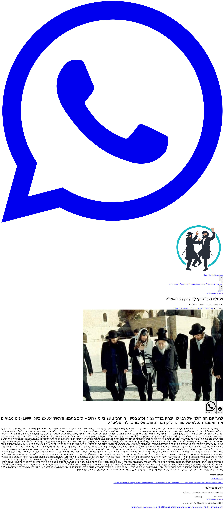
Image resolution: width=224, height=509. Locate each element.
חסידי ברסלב (187, 308)
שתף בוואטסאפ (211, 412)
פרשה (184, 284)
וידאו (194, 284)
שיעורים (189, 284)
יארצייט (180, 308)
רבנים (176, 284)
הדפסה (219, 412)
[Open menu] (222, 282)
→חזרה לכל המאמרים (215, 293)
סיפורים (202, 284)
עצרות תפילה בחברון (182, 507)
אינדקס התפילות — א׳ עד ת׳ (212, 507)
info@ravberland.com (143, 507)
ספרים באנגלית (170, 507)
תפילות (207, 284)
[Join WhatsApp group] (112, 222)
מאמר (175, 308)
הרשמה (198, 497)
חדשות (212, 284)
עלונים (180, 284)
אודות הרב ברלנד (196, 507)
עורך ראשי (209, 308)
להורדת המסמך (217, 479)
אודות (171, 284)
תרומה (220, 291)
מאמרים (217, 284)
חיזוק (197, 284)
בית (221, 284)
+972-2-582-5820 (158, 507)
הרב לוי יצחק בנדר (198, 308)
